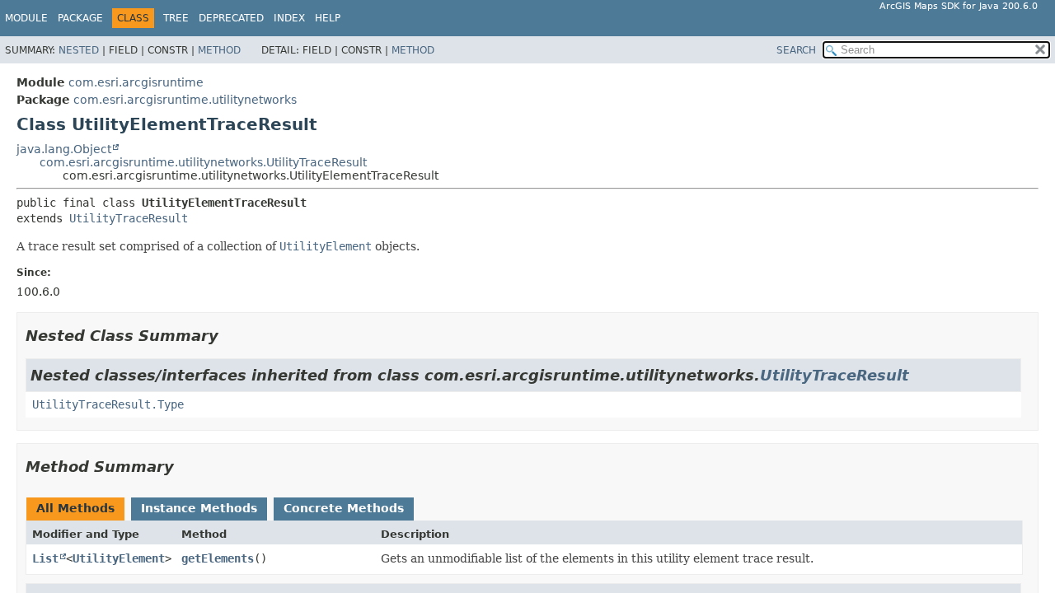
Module (26, 18)
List (45, 558)
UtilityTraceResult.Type (108, 404)
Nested (79, 50)
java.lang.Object (63, 149)
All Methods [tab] (75, 508)
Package (80, 18)
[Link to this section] (230, 335)
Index (289, 18)
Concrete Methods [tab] (344, 508)
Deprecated (231, 18)
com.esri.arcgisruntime (136, 82)
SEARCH (796, 50)
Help (327, 18)
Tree (176, 18)
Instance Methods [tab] (199, 508)
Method (219, 50)
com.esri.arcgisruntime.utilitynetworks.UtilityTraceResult (203, 162)
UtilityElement (119, 558)
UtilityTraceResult (128, 218)
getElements (217, 558)
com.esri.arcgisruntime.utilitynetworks (185, 99)
